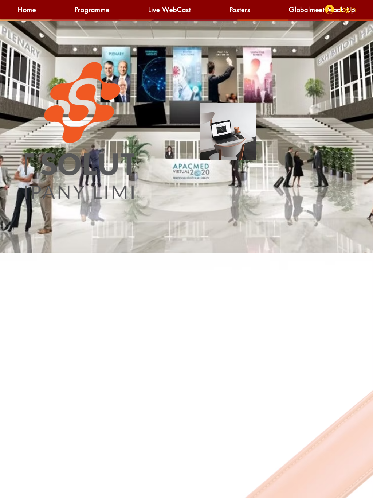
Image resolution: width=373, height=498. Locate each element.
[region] (79, 133)
